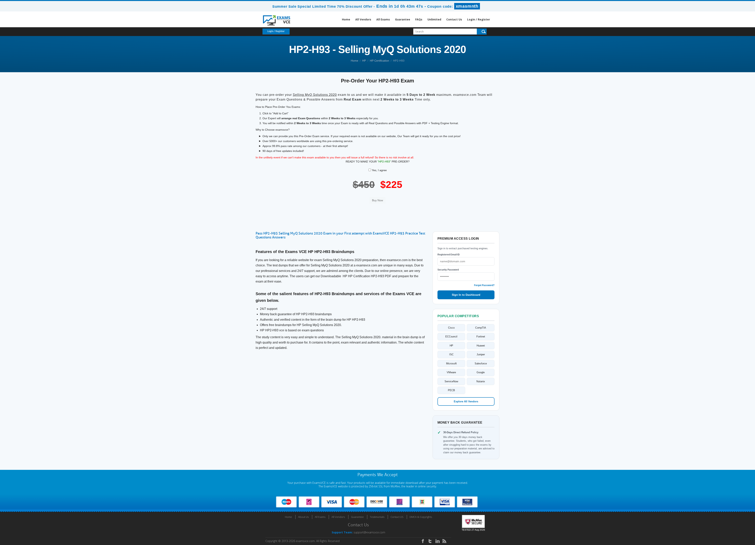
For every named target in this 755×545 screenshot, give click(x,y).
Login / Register (478, 19)
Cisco (451, 327)
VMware (451, 372)
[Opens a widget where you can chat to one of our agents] (728, 522)
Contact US (396, 517)
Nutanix (480, 381)
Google (481, 372)
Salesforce (481, 363)
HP (364, 60)
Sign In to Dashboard (466, 294)
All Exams (383, 19)
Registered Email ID (448, 254)
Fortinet (480, 336)
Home (346, 19)
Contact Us (454, 19)
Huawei (481, 345)
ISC (451, 354)
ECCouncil (451, 336)
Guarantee (402, 19)
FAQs (418, 19)
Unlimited (434, 19)
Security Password (448, 269)
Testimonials (377, 517)
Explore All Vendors (466, 401)
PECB (451, 390)
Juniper (481, 354)
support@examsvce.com (369, 532)
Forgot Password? (484, 285)
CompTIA (480, 327)
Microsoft (451, 363)
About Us (303, 517)
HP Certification (379, 60)
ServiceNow (451, 381)
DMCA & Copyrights (421, 517)
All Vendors (363, 19)
